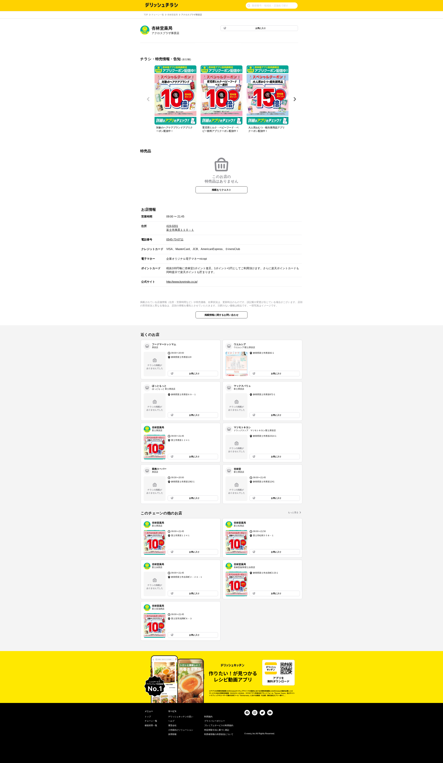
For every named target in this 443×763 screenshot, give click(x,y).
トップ (148, 716)
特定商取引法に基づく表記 (216, 730)
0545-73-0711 (174, 239)
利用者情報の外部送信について (218, 734)
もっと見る (293, 512)
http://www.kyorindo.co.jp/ (181, 281)
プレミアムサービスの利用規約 (218, 725)
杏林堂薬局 (172, 14)
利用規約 (208, 716)
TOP (146, 14)
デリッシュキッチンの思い (180, 716)
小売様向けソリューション (180, 730)
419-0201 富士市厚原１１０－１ (180, 228)
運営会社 (172, 725)
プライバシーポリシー (214, 721)
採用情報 (172, 734)
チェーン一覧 (157, 14)
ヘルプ (171, 721)
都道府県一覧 (151, 725)
